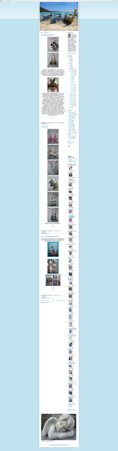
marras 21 (73, 75)
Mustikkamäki (72, 342)
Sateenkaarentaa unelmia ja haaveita (73, 329)
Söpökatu (71, 196)
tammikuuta (72, 106)
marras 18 (73, 84)
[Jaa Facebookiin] (62, 122)
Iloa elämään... (72, 114)
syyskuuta (72, 95)
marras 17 (73, 85)
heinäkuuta (72, 98)
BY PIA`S (71, 321)
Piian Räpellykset (72, 335)
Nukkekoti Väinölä (72, 166)
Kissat (70, 119)
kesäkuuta (72, 100)
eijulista (70, 172)
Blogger (67, 445)
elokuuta (72, 97)
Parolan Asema (72, 202)
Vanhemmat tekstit (61, 300)
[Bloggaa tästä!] (42, 232)
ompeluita (71, 126)
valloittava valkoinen (71, 307)
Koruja (47, 124)
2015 (70, 59)
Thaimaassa (71, 137)
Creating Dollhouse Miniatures (71, 279)
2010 (70, 66)
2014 (70, 60)
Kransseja (71, 123)
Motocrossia (71, 124)
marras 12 (73, 89)
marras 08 (73, 90)
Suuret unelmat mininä (72, 405)
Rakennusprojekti (72, 130)
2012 (70, 63)
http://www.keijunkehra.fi (73, 159)
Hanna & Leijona (72, 244)
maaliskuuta (72, 104)
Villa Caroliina (72, 286)
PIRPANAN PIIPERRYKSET (57, 4)
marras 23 (73, 72)
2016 (70, 57)
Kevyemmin (71, 118)
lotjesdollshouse (72, 224)
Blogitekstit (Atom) (47, 302)
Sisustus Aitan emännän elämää (72, 363)
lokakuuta (72, 93)
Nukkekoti (71, 125)
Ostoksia (47, 298)
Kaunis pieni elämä (72, 250)
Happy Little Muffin (71, 189)
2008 (70, 108)
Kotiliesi (70, 406)
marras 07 (73, 92)
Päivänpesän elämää (71, 179)
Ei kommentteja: (56, 230)
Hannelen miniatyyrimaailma (73, 384)
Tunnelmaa (71, 376)
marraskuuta (72, 71)
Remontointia (71, 132)
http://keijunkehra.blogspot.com (73, 161)
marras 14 (73, 87)
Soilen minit (71, 370)
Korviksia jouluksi (47, 35)
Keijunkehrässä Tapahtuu (72, 397)
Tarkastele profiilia (72, 53)
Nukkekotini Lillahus (71, 265)
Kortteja (70, 120)
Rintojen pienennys (73, 134)
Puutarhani (71, 129)
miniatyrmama (72, 209)
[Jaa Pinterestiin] (63, 122)
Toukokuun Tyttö (72, 182)
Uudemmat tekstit (45, 300)
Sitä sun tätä (71, 136)
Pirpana (74, 34)
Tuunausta (71, 138)
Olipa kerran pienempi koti (71, 294)
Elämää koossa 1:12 (72, 258)
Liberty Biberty (72, 237)
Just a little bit (72, 390)
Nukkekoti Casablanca (71, 315)
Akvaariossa (71, 112)
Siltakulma (71, 300)
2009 (70, 68)
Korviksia (44, 127)
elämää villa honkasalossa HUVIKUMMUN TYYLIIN (72, 217)
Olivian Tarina (71, 272)
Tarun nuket (71, 356)
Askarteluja (71, 113)
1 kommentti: (55, 122)
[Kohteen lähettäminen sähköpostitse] (60, 122)
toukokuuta (72, 101)
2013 (70, 62)
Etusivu (52, 300)
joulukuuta (72, 69)
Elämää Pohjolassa (72, 231)
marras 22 (73, 74)
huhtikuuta (72, 103)
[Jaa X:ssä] (61, 122)
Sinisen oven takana (71, 349)
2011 (70, 65)
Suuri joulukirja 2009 (49, 236)
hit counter (70, 143)
